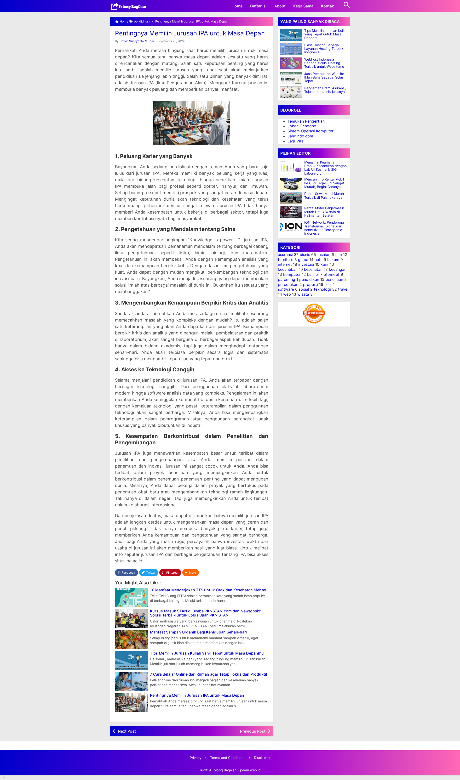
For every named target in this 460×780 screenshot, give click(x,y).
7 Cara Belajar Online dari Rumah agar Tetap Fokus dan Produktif (208, 674)
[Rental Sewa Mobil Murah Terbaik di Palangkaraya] (292, 198)
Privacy (195, 758)
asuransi (285, 254)
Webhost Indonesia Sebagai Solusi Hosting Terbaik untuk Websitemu (324, 62)
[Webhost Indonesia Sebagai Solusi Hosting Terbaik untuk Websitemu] (291, 63)
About (280, 6)
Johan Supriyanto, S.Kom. (137, 41)
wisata (303, 294)
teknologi (322, 289)
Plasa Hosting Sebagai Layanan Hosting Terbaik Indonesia (323, 48)
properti (310, 284)
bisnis (305, 254)
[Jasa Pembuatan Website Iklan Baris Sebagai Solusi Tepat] (291, 78)
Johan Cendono (302, 126)
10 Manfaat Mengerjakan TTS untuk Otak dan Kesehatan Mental (208, 590)
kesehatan (313, 269)
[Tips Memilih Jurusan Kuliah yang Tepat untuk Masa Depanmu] (291, 35)
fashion (323, 254)
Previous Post (252, 731)
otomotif (331, 274)
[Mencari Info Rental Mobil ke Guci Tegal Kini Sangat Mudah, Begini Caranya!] (292, 184)
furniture (285, 259)
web (287, 294)
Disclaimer (262, 758)
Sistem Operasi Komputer (311, 131)
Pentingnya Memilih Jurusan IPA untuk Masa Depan (190, 33)
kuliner (313, 274)
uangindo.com (300, 136)
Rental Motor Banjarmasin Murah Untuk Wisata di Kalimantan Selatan (324, 211)
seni (328, 284)
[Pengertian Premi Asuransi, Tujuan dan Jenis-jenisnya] (291, 92)
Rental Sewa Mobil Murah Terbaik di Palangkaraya (324, 195)
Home (237, 6)
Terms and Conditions (227, 758)
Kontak (327, 6)
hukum (333, 259)
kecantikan (288, 269)
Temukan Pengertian (306, 121)
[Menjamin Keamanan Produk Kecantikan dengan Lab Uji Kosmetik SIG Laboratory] (292, 166)
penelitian (334, 279)
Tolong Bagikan (224, 770)
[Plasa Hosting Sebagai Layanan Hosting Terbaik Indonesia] (291, 49)
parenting (286, 279)
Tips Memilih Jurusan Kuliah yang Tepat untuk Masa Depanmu (207, 653)
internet (285, 264)
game (303, 259)
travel (343, 289)
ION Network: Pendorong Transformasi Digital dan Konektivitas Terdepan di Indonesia (324, 228)
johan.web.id (250, 770)
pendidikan (309, 279)
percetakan (288, 284)
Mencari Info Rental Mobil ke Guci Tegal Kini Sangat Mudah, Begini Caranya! (324, 183)
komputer (292, 274)
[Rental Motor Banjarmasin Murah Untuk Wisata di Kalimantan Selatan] (292, 212)
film (338, 254)
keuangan (337, 269)
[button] (190, 572)
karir (325, 264)
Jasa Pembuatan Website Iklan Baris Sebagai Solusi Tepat (324, 77)
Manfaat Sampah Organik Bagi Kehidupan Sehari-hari (198, 632)
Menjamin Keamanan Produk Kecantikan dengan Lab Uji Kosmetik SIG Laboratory (325, 167)
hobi (318, 259)
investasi (306, 264)
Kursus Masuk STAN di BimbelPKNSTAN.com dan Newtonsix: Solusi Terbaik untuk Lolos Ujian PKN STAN (205, 613)
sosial (304, 289)
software (286, 289)
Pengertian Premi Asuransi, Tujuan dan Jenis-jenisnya (325, 90)
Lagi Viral (296, 141)
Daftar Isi (258, 6)
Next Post (127, 731)
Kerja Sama (303, 6)
